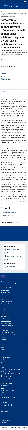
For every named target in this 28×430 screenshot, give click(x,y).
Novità (5, 11)
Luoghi (2, 359)
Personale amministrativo (6, 301)
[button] (4, 2)
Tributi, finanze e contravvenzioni (8, 334)
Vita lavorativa (4, 339)
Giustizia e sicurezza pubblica (7, 325)
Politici (2, 299)
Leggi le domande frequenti (7, 378)
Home (2, 11)
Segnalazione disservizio (6, 383)
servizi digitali (9, 427)
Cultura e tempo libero (6, 321)
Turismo (3, 337)
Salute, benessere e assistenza (7, 332)
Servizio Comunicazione (9, 212)
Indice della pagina (6, 87)
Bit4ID (25, 427)
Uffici (2, 294)
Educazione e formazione (6, 323)
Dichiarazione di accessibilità (7, 390)
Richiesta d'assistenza (6, 385)
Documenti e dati (5, 303)
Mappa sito (3, 422)
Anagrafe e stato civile (6, 314)
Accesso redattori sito (22, 428)
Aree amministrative (5, 292)
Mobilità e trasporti (5, 330)
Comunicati (10, 11)
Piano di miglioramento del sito (8, 397)
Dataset (2, 394)
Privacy (2, 388)
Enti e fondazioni (5, 297)
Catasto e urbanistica (5, 318)
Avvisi (2, 352)
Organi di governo (5, 290)
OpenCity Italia (15, 427)
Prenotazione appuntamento (7, 381)
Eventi (2, 362)
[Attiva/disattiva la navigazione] (1, 6)
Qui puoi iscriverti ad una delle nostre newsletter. (12, 414)
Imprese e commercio (6, 328)
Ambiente (3, 311)
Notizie (2, 347)
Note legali (3, 392)
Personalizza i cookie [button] (5, 420)
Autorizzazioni (4, 316)
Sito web (3, 427)
